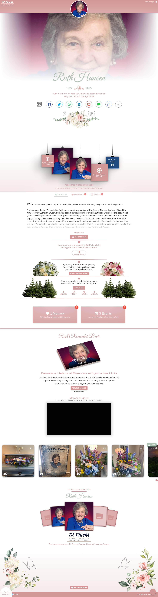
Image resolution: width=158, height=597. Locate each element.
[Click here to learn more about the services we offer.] (79, 537)
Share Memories (80, 587)
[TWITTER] (59, 104)
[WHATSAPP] (69, 104)
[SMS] (99, 104)
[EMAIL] (89, 104)
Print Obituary (80, 237)
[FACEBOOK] (49, 104)
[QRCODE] (39, 104)
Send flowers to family (79, 273)
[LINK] (118, 104)
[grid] (79, 164)
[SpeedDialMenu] (153, 592)
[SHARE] (108, 104)
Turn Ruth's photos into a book (79, 185)
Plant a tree (79, 288)
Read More (79, 232)
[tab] (61, 194)
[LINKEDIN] (79, 104)
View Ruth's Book (79, 388)
